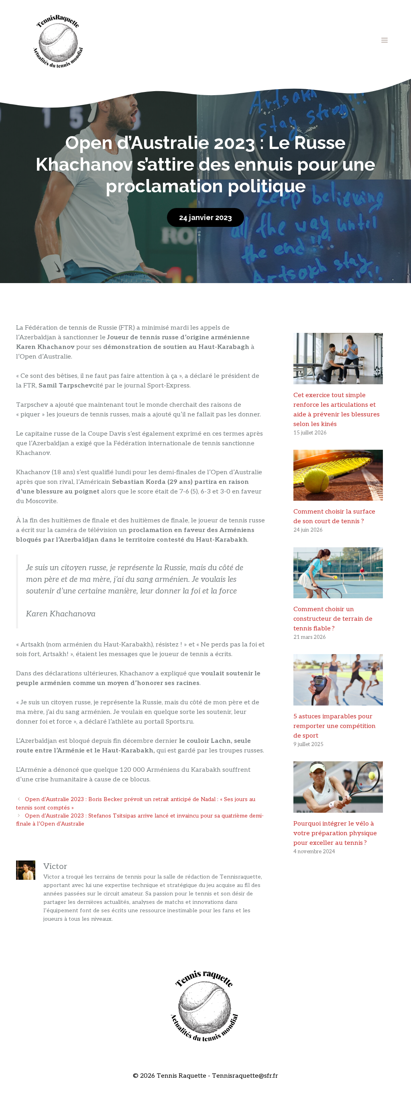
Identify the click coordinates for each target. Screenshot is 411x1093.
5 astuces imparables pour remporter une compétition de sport (334, 726)
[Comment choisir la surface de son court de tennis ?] (338, 496)
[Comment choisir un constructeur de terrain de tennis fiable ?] (338, 593)
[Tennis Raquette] (58, 40)
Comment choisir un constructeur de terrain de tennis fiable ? (332, 619)
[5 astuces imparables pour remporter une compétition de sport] (338, 700)
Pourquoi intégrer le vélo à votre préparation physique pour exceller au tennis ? (335, 833)
